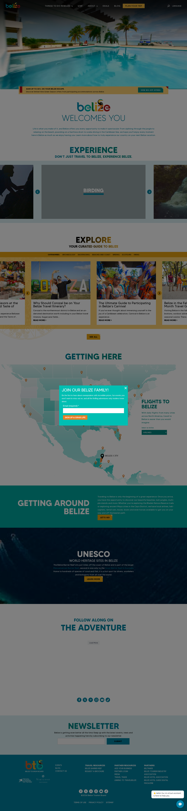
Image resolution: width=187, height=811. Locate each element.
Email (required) (71, 406)
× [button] (125, 388)
